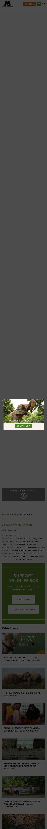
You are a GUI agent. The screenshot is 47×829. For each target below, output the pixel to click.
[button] (2, 400)
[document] (23, 414)
